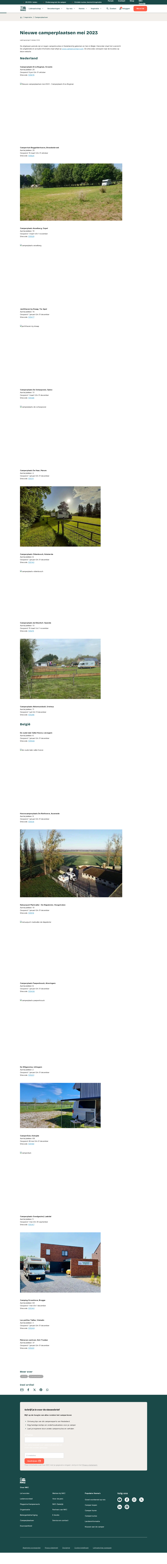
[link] (23, 8)
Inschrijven (32, 1461)
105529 (31, 236)
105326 (31, 398)
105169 (31, 1144)
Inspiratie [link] (28, 17)
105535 (31, 822)
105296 (31, 715)
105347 (31, 1225)
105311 (31, 479)
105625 (31, 156)
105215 (31, 631)
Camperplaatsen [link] (41, 17)
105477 (31, 317)
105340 (31, 1308)
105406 (31, 991)
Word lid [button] (140, 8)
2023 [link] (24, 1376)
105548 (31, 741)
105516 (31, 913)
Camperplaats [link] (35, 1376)
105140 (31, 562)
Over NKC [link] (24, 1487)
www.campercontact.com (73, 49)
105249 (31, 1328)
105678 (31, 75)
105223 (31, 1075)
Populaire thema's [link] (93, 1493)
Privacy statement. (90, 1465)
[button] (124, 8)
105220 (31, 1348)
